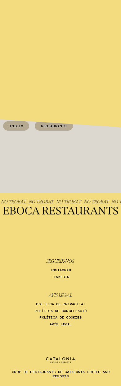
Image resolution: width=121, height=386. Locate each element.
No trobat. (15, 201)
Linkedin (60, 277)
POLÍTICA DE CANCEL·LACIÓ (61, 311)
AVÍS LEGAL (61, 324)
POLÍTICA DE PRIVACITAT (60, 304)
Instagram (60, 270)
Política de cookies (60, 317)
